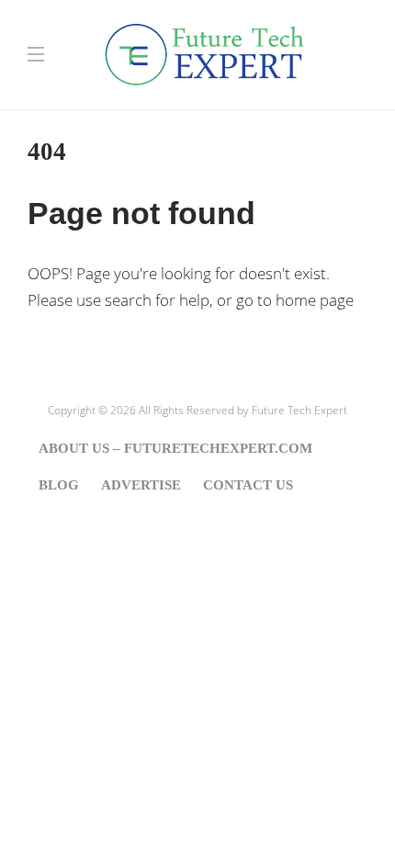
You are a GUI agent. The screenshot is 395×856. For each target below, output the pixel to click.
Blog (59, 485)
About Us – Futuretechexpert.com (175, 448)
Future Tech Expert (299, 410)
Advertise (141, 485)
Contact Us (248, 485)
